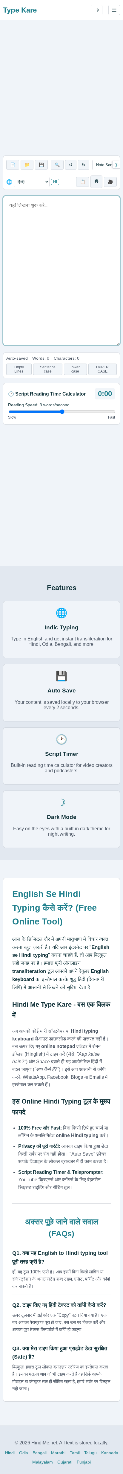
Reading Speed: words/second (39, 404)
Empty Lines (19, 369)
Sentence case (48, 369)
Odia (23, 1452)
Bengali (40, 1452)
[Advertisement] (61, 87)
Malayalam (42, 1462)
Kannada (109, 1452)
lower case (75, 369)
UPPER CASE (102, 369)
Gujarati (64, 1462)
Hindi (10, 1452)
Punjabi (84, 1462)
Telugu (90, 1452)
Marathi (58, 1452)
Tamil (75, 1452)
